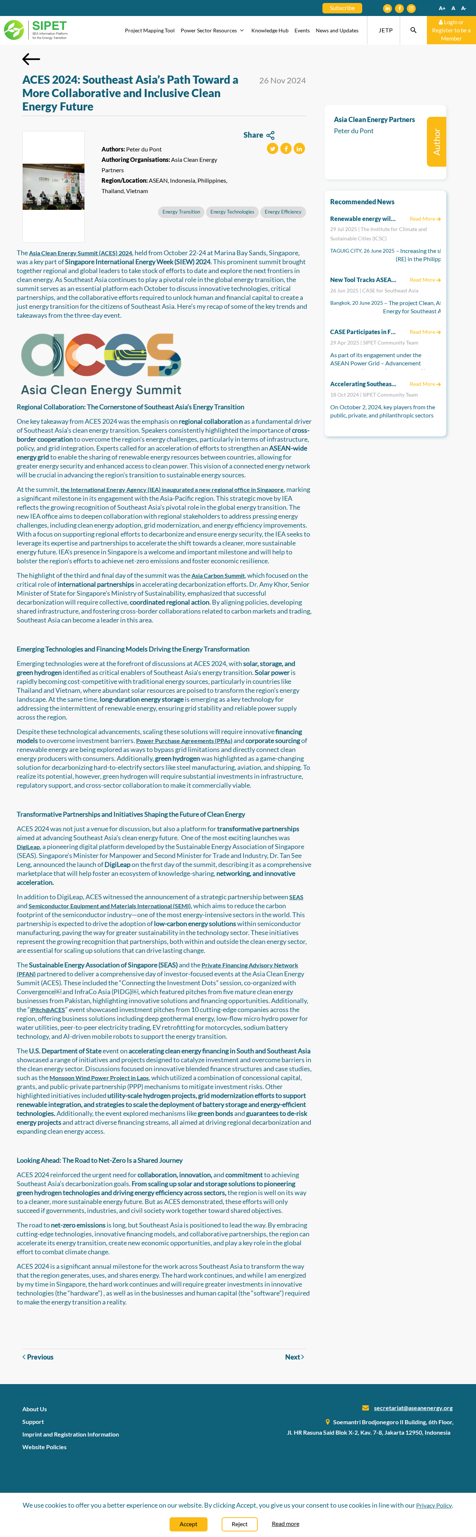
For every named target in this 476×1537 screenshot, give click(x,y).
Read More (423, 218)
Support (33, 1421)
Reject (240, 1523)
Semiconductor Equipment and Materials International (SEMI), (110, 905)
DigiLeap (28, 846)
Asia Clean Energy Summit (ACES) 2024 (80, 252)
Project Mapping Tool (150, 30)
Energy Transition (181, 212)
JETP (386, 29)
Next (293, 1357)
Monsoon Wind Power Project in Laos (99, 1077)
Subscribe (342, 7)
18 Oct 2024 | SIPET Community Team (374, 394)
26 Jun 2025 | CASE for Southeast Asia (374, 290)
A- (463, 8)
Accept (188, 1523)
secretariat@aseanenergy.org (413, 1407)
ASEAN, (159, 180)
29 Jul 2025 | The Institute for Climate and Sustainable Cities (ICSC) (378, 233)
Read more (285, 1523)
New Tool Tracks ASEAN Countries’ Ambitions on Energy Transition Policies (363, 279)
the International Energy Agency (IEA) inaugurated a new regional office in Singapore (172, 489)
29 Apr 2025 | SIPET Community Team (374, 342)
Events (302, 30)
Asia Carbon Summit (218, 575)
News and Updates (337, 30)
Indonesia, (183, 180)
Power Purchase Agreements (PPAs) (184, 740)
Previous (40, 1357)
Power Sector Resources (209, 30)
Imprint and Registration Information (70, 1434)
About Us (34, 1408)
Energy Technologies (232, 212)
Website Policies (44, 1446)
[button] (272, 148)
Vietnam (137, 190)
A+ (442, 8)
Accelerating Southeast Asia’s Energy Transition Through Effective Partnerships (363, 383)
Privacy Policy (434, 1505)
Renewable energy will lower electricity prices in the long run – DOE (363, 218)
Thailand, (113, 190)
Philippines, (212, 180)
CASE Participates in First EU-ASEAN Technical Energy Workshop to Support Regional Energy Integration (363, 331)
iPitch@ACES (47, 1009)
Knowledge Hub (270, 30)
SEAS (296, 896)
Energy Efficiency (283, 212)
